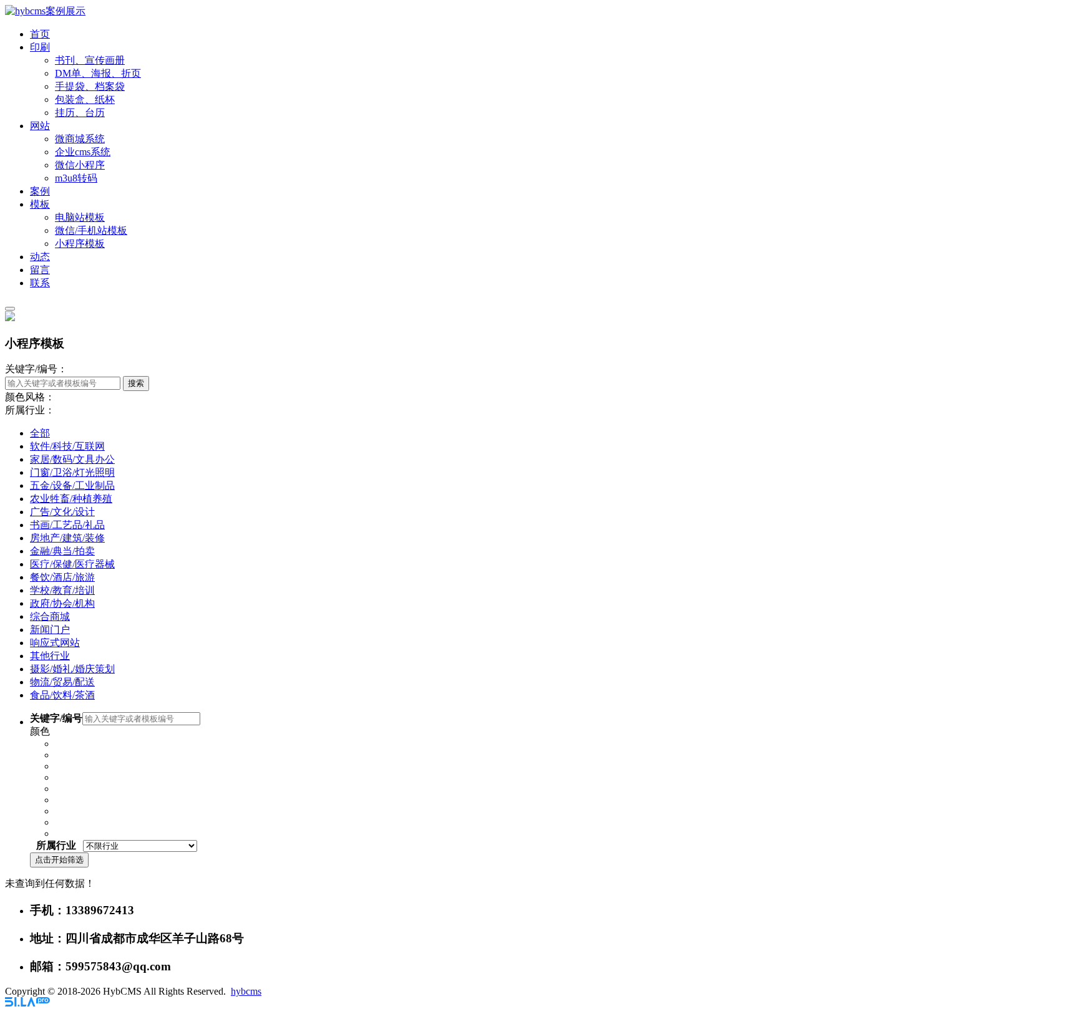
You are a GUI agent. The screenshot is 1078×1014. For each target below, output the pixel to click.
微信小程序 (80, 165)
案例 (40, 191)
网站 (40, 125)
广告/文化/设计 (62, 511)
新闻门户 (50, 629)
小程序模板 (80, 243)
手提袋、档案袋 (90, 86)
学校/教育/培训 (62, 590)
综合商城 (50, 616)
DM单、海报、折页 (98, 73)
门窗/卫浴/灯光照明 (72, 472)
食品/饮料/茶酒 (62, 695)
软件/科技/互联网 (67, 446)
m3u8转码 (76, 178)
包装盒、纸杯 (85, 99)
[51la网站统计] (27, 1003)
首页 (40, 34)
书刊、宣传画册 (90, 60)
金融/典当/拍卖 (62, 551)
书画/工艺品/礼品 (67, 524)
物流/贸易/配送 (62, 682)
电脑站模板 (80, 217)
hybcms (246, 991)
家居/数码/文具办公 (72, 459)
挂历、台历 (80, 112)
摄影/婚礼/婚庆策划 (72, 669)
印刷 (40, 47)
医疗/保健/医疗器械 (72, 564)
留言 (40, 269)
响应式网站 (55, 642)
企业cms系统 (82, 152)
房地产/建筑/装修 (67, 538)
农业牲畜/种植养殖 (71, 498)
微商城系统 (80, 138)
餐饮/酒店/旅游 (62, 577)
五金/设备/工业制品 (72, 485)
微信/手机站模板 (91, 230)
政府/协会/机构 (62, 603)
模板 (40, 204)
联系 (40, 283)
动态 (40, 256)
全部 (40, 433)
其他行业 (50, 655)
